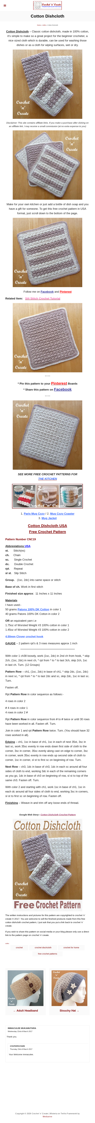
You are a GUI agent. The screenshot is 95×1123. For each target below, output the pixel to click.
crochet (19, 947)
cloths (44, 25)
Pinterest (66, 291)
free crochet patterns (47, 954)
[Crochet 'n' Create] (47, 5)
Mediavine (47, 1117)
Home (39, 25)
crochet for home (71, 947)
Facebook (63, 389)
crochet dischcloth (43, 947)
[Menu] (5, 5)
